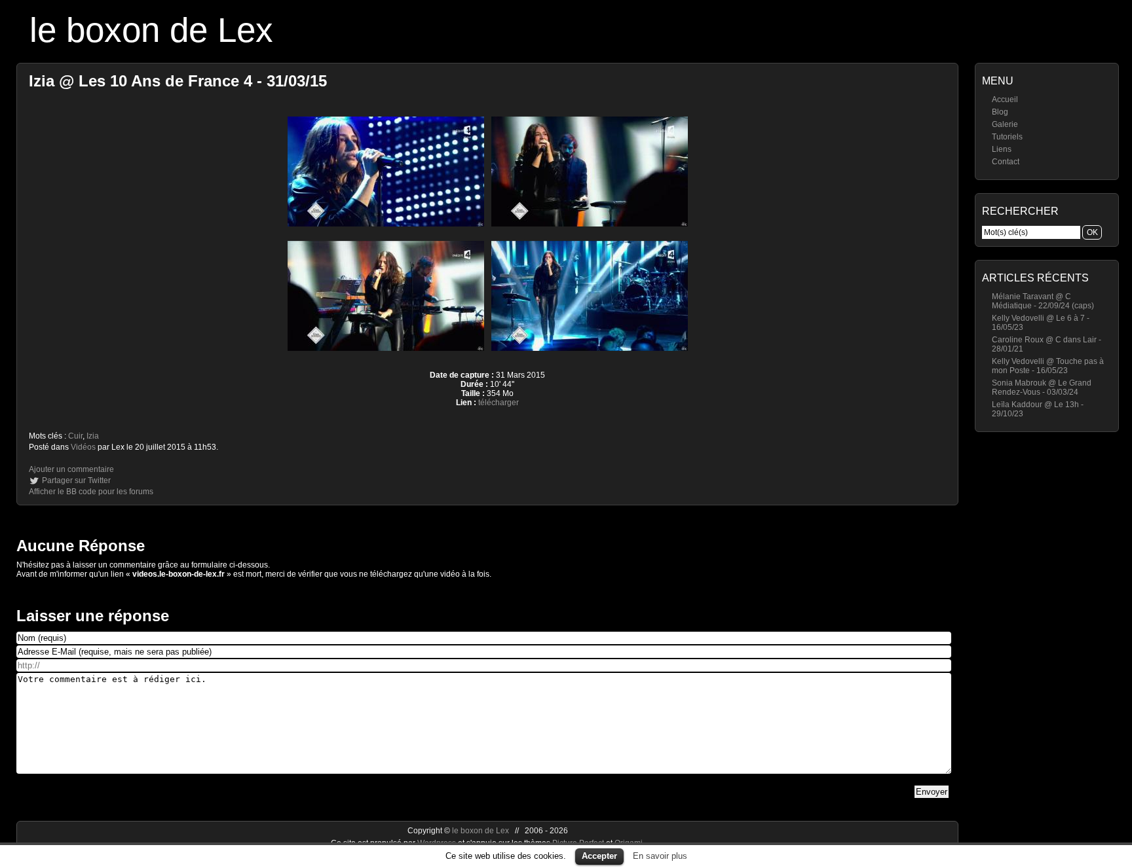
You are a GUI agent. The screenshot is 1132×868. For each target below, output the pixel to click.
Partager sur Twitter (76, 480)
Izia (92, 436)
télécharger (498, 402)
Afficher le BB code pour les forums (91, 491)
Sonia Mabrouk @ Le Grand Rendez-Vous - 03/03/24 (1041, 387)
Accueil (1005, 99)
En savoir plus (660, 856)
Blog (1000, 112)
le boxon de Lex (151, 29)
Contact (1005, 161)
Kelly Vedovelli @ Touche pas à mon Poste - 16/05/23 (1048, 366)
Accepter (599, 856)
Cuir (75, 436)
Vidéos (83, 447)
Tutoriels (1007, 136)
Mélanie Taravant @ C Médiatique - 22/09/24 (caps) (1043, 301)
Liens (1001, 149)
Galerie (1005, 124)
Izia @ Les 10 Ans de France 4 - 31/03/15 (178, 81)
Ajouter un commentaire (71, 469)
